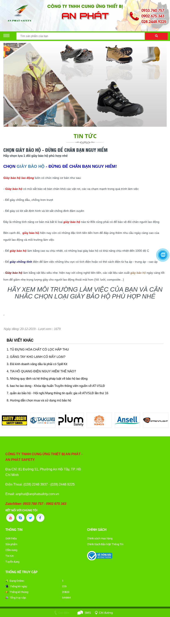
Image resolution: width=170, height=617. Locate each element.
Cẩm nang (11, 550)
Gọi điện (63, 612)
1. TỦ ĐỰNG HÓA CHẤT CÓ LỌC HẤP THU (38, 349)
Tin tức (9, 556)
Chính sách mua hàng (99, 538)
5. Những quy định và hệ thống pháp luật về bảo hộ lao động (47, 378)
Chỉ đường (106, 612)
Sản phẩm (11, 544)
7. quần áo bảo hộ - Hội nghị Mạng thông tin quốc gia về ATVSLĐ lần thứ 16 (57, 393)
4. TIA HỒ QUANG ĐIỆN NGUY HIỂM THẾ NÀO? (41, 371)
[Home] (85, 11)
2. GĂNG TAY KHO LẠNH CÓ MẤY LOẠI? (36, 356)
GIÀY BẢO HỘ (31, 166)
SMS (88, 612)
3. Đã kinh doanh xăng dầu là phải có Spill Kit (37, 364)
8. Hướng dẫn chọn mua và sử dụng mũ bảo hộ (39, 400)
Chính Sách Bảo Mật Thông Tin (105, 544)
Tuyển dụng (12, 561)
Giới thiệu (11, 538)
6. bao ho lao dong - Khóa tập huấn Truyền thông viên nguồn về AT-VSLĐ (56, 386)
